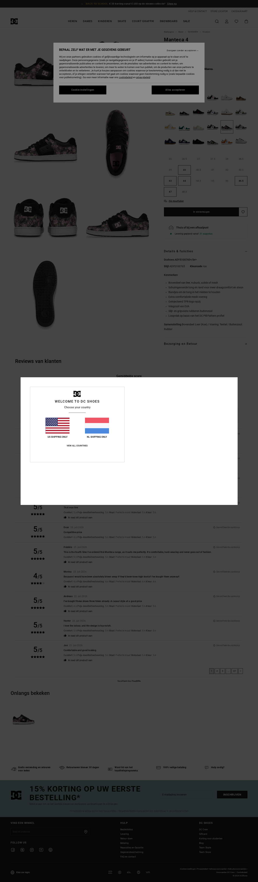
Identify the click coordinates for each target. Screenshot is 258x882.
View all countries (77, 445)
